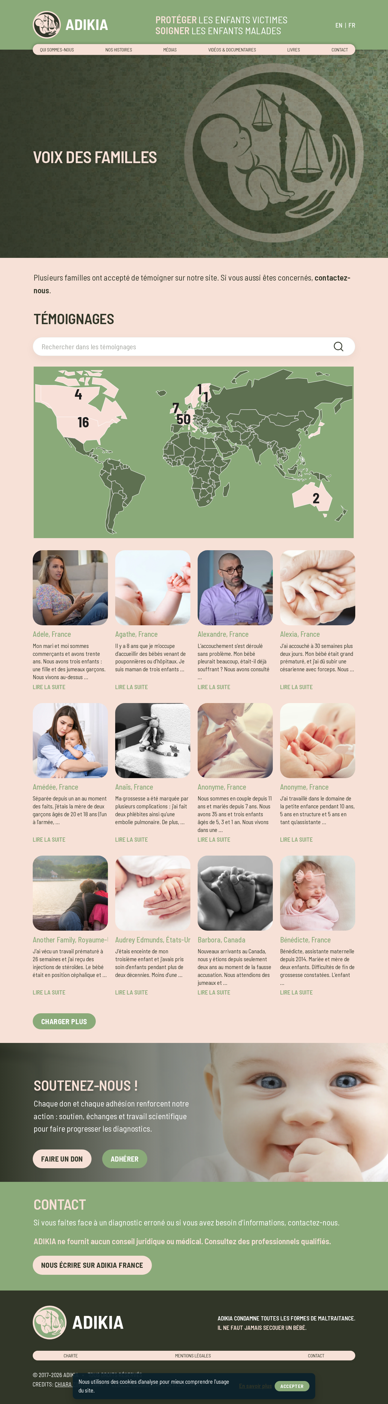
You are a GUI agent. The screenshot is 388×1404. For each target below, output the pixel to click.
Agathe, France (136, 634)
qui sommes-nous (57, 49)
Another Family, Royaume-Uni (70, 939)
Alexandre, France (223, 634)
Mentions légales (193, 1355)
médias (170, 49)
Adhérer (125, 1158)
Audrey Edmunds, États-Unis (152, 939)
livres (293, 49)
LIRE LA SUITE (49, 686)
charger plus (64, 1021)
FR (351, 25)
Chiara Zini (68, 1384)
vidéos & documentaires (232, 49)
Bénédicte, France (305, 939)
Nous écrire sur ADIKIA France (92, 1265)
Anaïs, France (134, 786)
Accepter (291, 1386)
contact (340, 49)
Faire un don (62, 1158)
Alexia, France (300, 634)
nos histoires (118, 49)
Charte (71, 1355)
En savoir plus (255, 1385)
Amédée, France (55, 786)
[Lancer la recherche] (338, 346)
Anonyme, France (222, 786)
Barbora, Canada (222, 939)
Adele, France (52, 634)
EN (339, 25)
